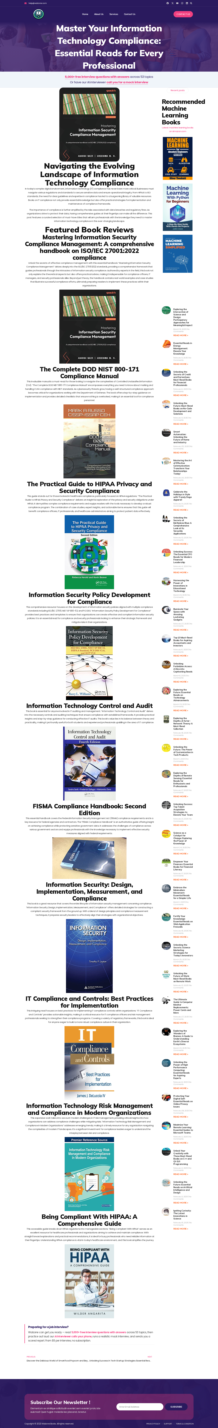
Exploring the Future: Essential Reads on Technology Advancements (182, 695)
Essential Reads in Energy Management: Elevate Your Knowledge (182, 348)
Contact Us (129, 14)
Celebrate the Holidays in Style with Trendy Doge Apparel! (182, 495)
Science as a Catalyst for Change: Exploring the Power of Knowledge (182, 838)
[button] (191, 3)
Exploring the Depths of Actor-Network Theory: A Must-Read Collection (183, 723)
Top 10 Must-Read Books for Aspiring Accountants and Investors (182, 641)
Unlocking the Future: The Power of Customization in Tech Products (183, 751)
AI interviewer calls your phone (73, 1336)
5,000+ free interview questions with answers (97, 77)
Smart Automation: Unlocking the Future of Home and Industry (181, 437)
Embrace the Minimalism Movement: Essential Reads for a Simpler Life (182, 892)
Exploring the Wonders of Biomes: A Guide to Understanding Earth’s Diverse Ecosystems (183, 1037)
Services (113, 14)
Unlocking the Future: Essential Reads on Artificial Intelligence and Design (182, 1187)
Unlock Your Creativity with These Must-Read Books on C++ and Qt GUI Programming (182, 1157)
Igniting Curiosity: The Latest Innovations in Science (182, 1214)
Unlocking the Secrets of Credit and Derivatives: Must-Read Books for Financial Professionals (182, 378)
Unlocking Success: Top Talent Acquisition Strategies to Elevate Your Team (183, 809)
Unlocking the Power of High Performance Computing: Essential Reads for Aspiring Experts (181, 1070)
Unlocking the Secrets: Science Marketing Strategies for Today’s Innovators (183, 950)
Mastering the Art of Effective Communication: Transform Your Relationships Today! (182, 467)
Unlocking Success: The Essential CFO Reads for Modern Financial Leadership (182, 557)
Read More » (180, 335)
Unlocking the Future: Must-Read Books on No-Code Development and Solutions (183, 408)
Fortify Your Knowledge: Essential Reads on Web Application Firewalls (183, 921)
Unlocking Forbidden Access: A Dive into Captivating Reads (182, 667)
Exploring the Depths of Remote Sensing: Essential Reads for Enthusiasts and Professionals (182, 780)
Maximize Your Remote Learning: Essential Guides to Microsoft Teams (183, 1128)
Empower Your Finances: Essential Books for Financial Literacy (183, 865)
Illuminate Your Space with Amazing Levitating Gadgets (181, 614)
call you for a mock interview (127, 82)
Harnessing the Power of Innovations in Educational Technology (181, 585)
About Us (99, 14)
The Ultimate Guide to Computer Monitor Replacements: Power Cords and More (183, 1006)
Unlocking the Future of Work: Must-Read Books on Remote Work (182, 977)
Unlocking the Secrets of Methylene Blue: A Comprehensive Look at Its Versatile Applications (182, 525)
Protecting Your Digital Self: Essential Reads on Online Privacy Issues (183, 1101)
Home (85, 14)
